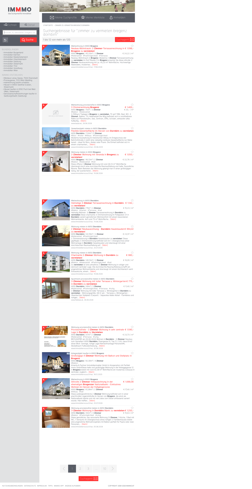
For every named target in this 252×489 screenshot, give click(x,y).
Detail (31, 25)
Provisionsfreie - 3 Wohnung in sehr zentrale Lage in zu (97, 330)
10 (104, 468)
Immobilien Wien (11, 70)
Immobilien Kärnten (12, 55)
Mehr (95, 64)
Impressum (42, 486)
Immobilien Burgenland (13, 52)
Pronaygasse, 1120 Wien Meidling (18, 80)
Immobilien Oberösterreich (15, 59)
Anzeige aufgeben (72, 486)
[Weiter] (113, 469)
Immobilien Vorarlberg (13, 68)
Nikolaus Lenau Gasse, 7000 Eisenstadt (21, 78)
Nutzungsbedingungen (12, 486)
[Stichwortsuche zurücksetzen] (5, 39)
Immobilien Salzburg (12, 61)
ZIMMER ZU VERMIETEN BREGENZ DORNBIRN (72, 25)
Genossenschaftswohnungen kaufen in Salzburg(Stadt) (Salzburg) (20, 94)
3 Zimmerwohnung (85, 107)
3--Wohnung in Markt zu (97, 410)
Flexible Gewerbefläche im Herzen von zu (102, 131)
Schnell (12, 25)
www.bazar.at (76, 123)
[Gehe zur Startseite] (20, 14)
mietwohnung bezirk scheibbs (16, 82)
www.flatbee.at (77, 300)
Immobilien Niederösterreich (16, 57)
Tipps (50, 486)
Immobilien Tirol (10, 66)
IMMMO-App (59, 486)
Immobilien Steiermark (13, 64)
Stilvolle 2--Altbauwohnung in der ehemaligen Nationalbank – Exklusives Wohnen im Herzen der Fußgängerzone (96, 384)
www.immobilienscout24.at (82, 67)
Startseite (48, 25)
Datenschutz (30, 486)
